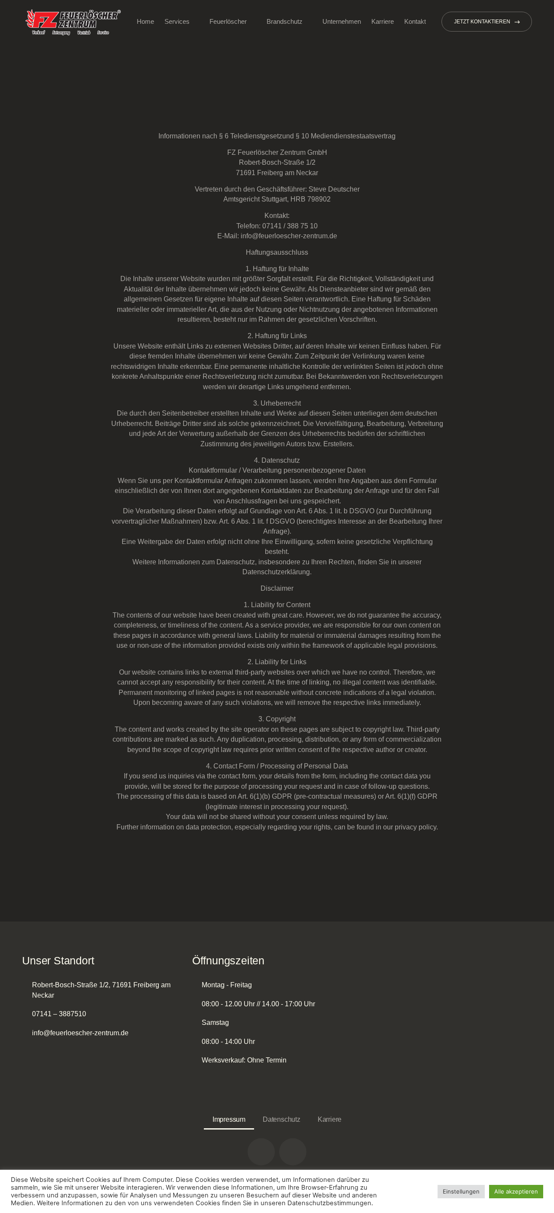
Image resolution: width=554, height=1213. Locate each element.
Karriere (382, 21)
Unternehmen (341, 21)
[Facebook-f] (292, 1151)
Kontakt (415, 21)
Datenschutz (281, 1119)
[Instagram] (261, 1151)
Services (177, 21)
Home (145, 21)
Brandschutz (285, 21)
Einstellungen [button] (461, 1191)
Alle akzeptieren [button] (516, 1191)
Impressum (229, 1119)
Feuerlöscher (228, 21)
